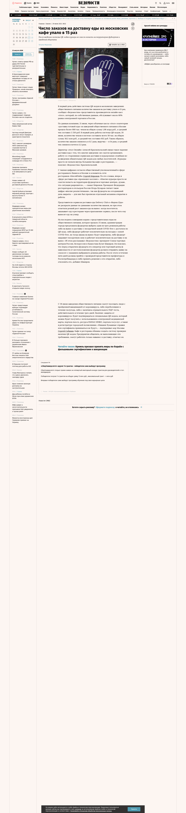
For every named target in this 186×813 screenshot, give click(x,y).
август (28, 20)
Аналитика (71, 11)
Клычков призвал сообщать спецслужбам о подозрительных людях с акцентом (23, 276)
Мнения (152, 7)
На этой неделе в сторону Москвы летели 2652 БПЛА (22, 266)
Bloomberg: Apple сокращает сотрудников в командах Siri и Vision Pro (22, 159)
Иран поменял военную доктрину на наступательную (21, 386)
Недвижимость (92, 7)
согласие (78, 809)
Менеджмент (122, 7)
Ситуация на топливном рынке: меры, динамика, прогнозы (115, 19)
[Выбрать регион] (156, 3)
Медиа (83, 7)
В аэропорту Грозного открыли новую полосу (21, 287)
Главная (42, 24)
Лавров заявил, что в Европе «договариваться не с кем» (22, 243)
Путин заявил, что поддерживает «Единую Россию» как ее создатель (22, 115)
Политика (103, 7)
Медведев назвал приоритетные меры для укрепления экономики (21, 208)
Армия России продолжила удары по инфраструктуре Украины (22, 323)
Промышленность (98, 11)
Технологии (74, 7)
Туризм (164, 11)
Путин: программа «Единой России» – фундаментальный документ (22, 101)
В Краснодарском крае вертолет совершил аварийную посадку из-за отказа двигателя (22, 77)
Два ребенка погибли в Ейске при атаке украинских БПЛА (23, 396)
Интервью (144, 7)
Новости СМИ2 (44, 401)
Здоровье (138, 11)
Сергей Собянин (66, 331)
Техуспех (130, 11)
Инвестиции (64, 7)
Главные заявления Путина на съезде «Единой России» (22, 298)
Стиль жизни (134, 7)
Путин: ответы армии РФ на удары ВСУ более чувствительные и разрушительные (22, 65)
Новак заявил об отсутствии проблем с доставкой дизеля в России (22, 182)
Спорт (146, 11)
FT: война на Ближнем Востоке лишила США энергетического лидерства (22, 355)
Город (53, 11)
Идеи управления (42, 11)
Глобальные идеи (25, 7)
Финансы (54, 7)
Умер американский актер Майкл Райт (22, 125)
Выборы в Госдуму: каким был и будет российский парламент (159, 19)
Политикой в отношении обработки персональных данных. (91, 811)
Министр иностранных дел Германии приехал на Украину (22, 420)
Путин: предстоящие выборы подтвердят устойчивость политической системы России (21, 309)
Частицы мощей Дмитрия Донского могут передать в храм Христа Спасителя (22, 135)
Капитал (80, 11)
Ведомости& (61, 11)
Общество (112, 7)
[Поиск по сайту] (160, 3)
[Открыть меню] (173, 3)
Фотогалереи (162, 7)
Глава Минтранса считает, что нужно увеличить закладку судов (22, 375)
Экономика (45, 7)
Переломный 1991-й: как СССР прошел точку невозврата (72, 19)
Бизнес (36, 7)
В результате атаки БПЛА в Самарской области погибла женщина (22, 219)
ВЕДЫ (17, 11)
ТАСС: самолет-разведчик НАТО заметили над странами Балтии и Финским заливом (21, 146)
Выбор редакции (44, 19)
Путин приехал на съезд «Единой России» (21, 332)
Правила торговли (27, 11)
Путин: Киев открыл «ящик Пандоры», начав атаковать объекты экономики (22, 89)
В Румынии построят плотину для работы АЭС (21, 365)
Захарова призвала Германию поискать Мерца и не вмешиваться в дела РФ (22, 170)
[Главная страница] (89, 3)
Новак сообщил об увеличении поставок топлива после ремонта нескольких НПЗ (21, 255)
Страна (87, 11)
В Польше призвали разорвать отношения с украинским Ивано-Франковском (21, 343)
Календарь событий (16, 20)
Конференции (155, 11)
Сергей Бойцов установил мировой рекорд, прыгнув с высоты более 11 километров (22, 194)
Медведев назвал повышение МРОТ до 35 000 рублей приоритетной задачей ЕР (22, 231)
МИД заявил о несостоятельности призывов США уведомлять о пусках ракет (22, 408)
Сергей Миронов (91, 176)
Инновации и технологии (116, 11)
